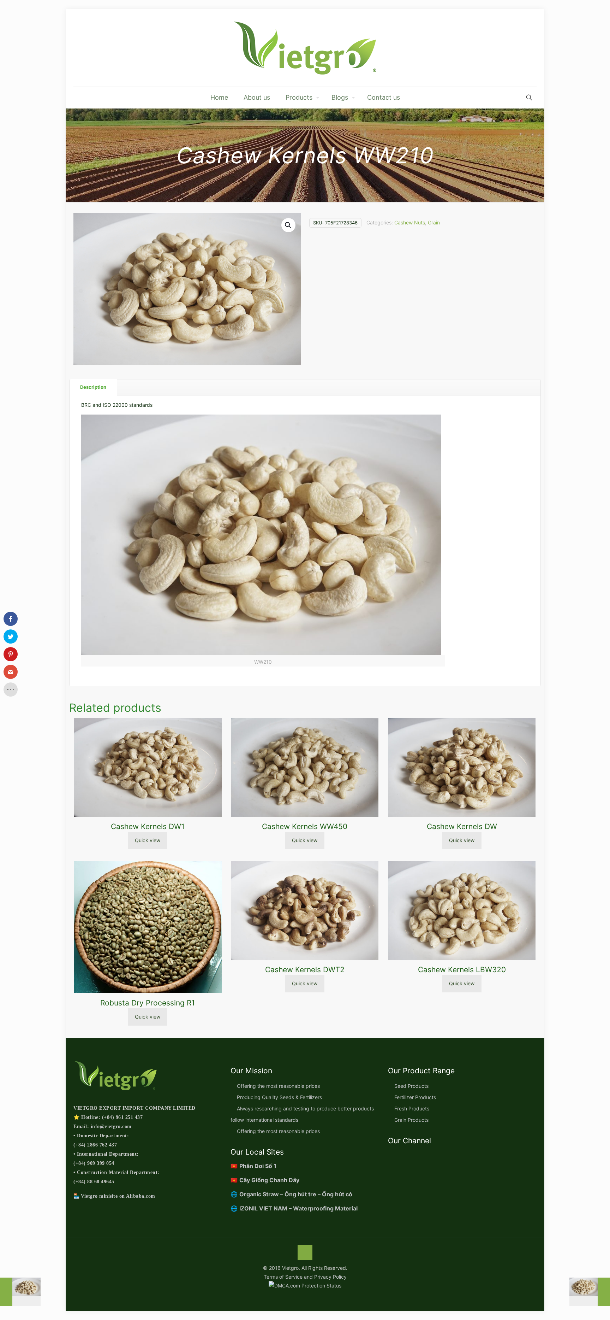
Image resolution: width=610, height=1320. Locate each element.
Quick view (147, 840)
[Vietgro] (305, 48)
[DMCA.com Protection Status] (305, 1286)
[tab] (93, 387)
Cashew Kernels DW (462, 826)
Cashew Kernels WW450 (304, 826)
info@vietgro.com (111, 1126)
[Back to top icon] (305, 1252)
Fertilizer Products (415, 1097)
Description (93, 387)
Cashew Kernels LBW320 (462, 969)
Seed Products (411, 1086)
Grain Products (411, 1120)
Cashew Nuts (409, 222)
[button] (288, 225)
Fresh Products (411, 1108)
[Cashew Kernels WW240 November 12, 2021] (20, 1292)
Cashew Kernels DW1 (148, 826)
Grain (434, 222)
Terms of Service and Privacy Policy (305, 1277)
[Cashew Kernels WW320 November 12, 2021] (589, 1292)
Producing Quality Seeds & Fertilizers (279, 1097)
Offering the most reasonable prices (278, 1086)
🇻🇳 (253, 1165)
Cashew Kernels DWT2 (305, 969)
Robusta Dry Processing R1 (147, 1002)
